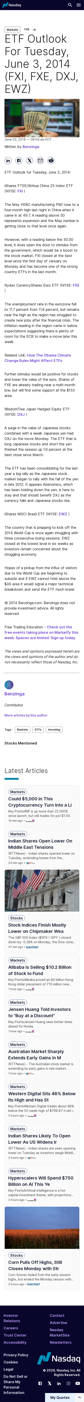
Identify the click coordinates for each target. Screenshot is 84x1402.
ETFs (38, 729)
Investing (54, 729)
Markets (12, 29)
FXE (76, 285)
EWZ (63, 514)
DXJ (21, 414)
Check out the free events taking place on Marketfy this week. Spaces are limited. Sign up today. (41, 632)
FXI (20, 191)
